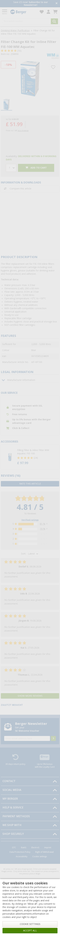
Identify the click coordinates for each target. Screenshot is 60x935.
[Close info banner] (57, 3)
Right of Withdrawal (44, 852)
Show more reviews (30, 695)
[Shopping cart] (55, 12)
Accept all (30, 930)
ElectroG (35, 847)
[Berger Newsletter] (53, 738)
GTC (14, 847)
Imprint (47, 847)
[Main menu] (5, 11)
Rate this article (30, 483)
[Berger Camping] (23, 12)
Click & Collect (20, 428)
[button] (30, 457)
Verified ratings (30, 520)
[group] (6, 105)
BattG (23, 847)
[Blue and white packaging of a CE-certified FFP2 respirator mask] (30, 78)
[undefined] (35, 457)
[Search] (54, 21)
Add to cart (38, 167)
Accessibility (21, 856)
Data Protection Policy (20, 852)
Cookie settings (39, 856)
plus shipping (23, 131)
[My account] (48, 12)
